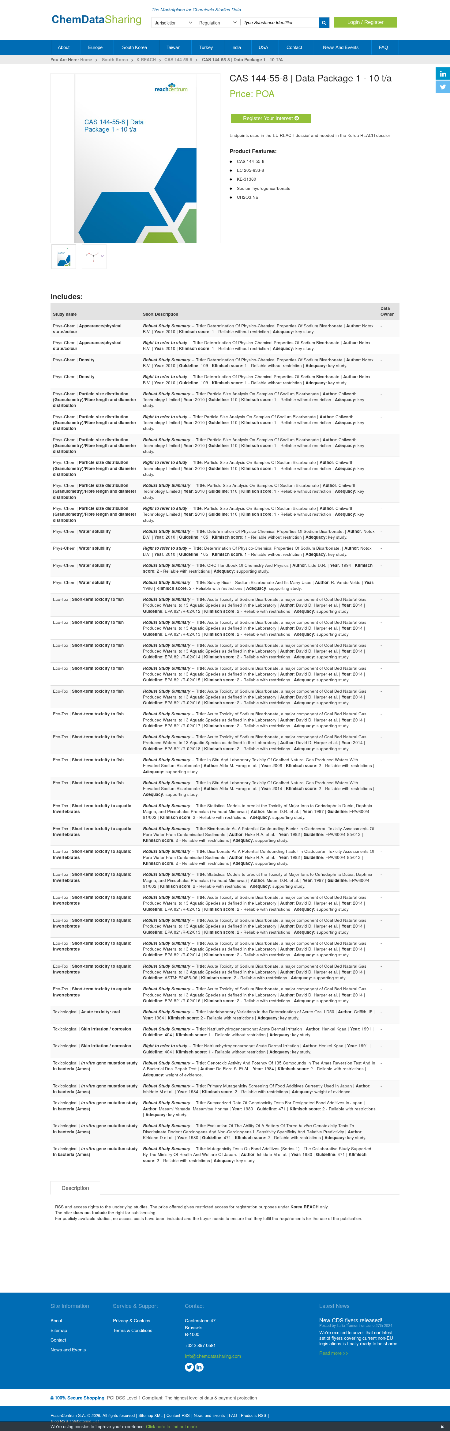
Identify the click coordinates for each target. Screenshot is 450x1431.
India (236, 47)
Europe (96, 47)
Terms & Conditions (132, 1330)
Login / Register (365, 22)
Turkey (206, 47)
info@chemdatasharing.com (213, 1356)
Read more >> (333, 1353)
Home (86, 59)
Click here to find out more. (172, 1426)
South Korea (135, 47)
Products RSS (253, 1415)
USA (264, 47)
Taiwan (174, 47)
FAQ (384, 47)
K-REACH (146, 59)
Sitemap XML (150, 1415)
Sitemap (59, 1330)
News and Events (341, 47)
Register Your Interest (268, 118)
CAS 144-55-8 (178, 59)
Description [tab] (75, 1188)
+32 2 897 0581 (200, 1345)
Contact (295, 47)
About (64, 47)
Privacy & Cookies (131, 1320)
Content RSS (178, 1415)
